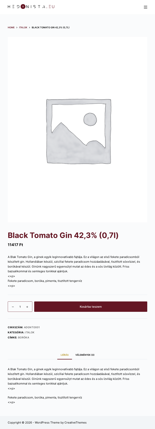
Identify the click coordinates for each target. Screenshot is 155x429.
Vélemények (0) (85, 354)
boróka (23, 337)
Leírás (65, 354)
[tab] (64, 355)
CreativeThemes (75, 422)
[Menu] (145, 7)
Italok (30, 332)
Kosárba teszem (91, 306)
